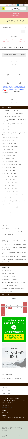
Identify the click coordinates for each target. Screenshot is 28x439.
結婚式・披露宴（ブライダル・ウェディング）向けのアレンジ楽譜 (14, 241)
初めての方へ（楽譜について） (9, 273)
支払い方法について (5, 427)
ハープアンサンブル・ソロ (8, 222)
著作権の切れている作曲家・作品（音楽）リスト (13, 288)
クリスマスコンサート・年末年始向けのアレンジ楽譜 (14, 244)
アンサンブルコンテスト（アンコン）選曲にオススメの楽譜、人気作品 (14, 248)
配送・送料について (14, 427)
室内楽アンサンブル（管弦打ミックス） (11, 137)
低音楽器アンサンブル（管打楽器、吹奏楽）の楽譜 (13, 201)
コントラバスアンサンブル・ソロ (9, 161)
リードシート (5, 237)
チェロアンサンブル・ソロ (8, 158)
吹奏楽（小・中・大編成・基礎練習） (10, 146)
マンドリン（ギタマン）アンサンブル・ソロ (12, 231)
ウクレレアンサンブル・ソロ (8, 213)
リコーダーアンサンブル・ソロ (9, 219)
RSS (2, 430)
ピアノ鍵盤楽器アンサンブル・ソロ (10, 110)
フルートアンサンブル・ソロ (8, 167)
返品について (20, 427)
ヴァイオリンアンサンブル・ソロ (9, 152)
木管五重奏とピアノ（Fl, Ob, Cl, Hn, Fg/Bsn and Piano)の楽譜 (14, 133)
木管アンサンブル (6, 130)
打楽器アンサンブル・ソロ (8, 204)
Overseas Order (5, 267)
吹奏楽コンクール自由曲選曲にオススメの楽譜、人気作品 (14, 253)
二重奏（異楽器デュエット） (8, 149)
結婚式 (4, 41)
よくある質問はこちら (14, 15)
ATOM (5, 430)
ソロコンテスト (20, 39)
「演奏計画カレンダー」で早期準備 (15, 20)
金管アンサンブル (6, 127)
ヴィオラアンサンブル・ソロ (8, 155)
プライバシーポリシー (17, 428)
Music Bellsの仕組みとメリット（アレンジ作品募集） (14, 282)
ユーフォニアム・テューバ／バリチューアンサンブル (14, 194)
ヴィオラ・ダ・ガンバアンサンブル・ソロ (11, 164)
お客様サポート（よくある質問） (9, 276)
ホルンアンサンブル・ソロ (8, 185)
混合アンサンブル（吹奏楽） (8, 140)
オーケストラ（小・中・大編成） (9, 143)
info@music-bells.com (7, 407)
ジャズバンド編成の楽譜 (7, 234)
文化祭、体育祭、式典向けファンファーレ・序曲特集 (14, 256)
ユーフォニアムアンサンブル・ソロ (10, 191)
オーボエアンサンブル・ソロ (8, 170)
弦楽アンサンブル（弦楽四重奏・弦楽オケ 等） (12, 124)
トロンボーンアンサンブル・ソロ (9, 188)
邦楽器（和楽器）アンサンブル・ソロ (10, 228)
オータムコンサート (20, 41)
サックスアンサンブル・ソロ (8, 179)
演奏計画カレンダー (6, 270)
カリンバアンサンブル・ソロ (8, 216)
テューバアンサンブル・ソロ (8, 198)
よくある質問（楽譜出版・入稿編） (10, 285)
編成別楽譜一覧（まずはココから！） (10, 279)
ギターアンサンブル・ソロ (8, 210)
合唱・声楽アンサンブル (7, 225)
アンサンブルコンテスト (9, 39)
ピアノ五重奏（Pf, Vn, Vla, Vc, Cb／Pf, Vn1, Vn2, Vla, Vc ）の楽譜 (14, 120)
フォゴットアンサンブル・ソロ (9, 173)
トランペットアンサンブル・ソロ (9, 182)
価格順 (10, 54)
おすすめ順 (5, 54)
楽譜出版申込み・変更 (7, 291)
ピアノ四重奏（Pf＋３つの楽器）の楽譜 (11, 116)
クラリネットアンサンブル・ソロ (9, 176)
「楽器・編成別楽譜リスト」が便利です (15, 22)
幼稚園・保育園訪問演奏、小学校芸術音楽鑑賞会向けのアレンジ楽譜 (14, 260)
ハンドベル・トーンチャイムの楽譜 (10, 207)
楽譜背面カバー (11, 41)
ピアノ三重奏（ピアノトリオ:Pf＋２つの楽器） (12, 113)
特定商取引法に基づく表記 (7, 428)
